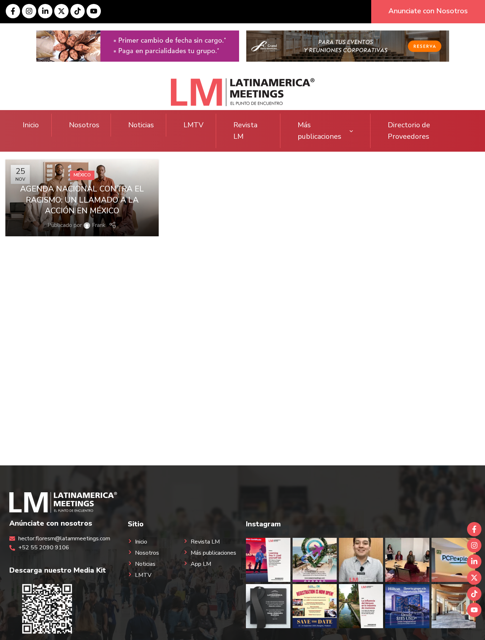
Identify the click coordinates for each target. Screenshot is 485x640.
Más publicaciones (319, 130)
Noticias (141, 125)
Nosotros (84, 125)
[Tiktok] (77, 11)
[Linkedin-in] (45, 11)
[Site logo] (242, 92)
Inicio (31, 125)
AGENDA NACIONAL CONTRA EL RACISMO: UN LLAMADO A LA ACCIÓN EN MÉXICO (82, 200)
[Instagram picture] (268, 560)
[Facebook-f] (13, 11)
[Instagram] (29, 11)
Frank (99, 225)
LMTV (193, 125)
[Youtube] (94, 11)
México (82, 175)
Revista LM (245, 130)
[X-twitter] (61, 11)
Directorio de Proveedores (409, 130)
